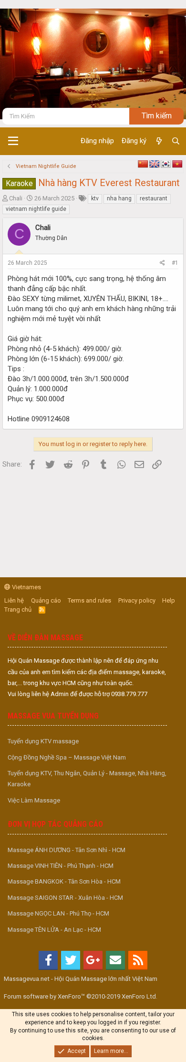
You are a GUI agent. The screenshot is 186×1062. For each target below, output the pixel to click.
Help (168, 600)
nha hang (119, 198)
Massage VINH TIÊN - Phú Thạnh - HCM (61, 865)
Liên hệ (14, 600)
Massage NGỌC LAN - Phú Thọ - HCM (58, 913)
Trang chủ (17, 609)
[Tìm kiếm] (175, 141)
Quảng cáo (46, 600)
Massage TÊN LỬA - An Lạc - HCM (54, 929)
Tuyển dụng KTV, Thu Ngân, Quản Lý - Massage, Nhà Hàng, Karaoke (87, 779)
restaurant (153, 198)
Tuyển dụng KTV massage (43, 741)
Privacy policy (136, 600)
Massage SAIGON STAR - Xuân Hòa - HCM (65, 897)
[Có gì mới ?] (158, 141)
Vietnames (25, 587)
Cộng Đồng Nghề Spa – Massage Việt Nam (67, 757)
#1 (175, 263)
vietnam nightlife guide (36, 209)
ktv (95, 198)
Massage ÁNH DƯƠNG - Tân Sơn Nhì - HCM (66, 850)
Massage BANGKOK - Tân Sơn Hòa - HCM (64, 881)
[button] (13, 141)
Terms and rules (89, 600)
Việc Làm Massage (34, 800)
